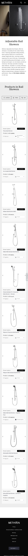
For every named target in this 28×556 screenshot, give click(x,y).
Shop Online (21, 128)
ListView (8, 97)
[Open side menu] (25, 3)
